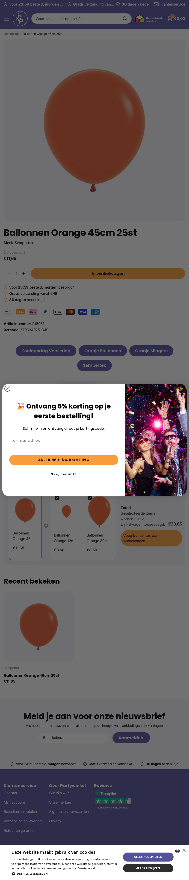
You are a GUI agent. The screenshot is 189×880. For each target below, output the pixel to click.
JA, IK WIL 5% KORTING (64, 459)
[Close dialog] (7, 388)
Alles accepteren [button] (148, 857)
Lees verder (104, 868)
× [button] (184, 850)
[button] (65, 874)
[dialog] (94, 862)
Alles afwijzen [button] (148, 868)
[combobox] (177, 851)
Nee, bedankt (64, 474)
